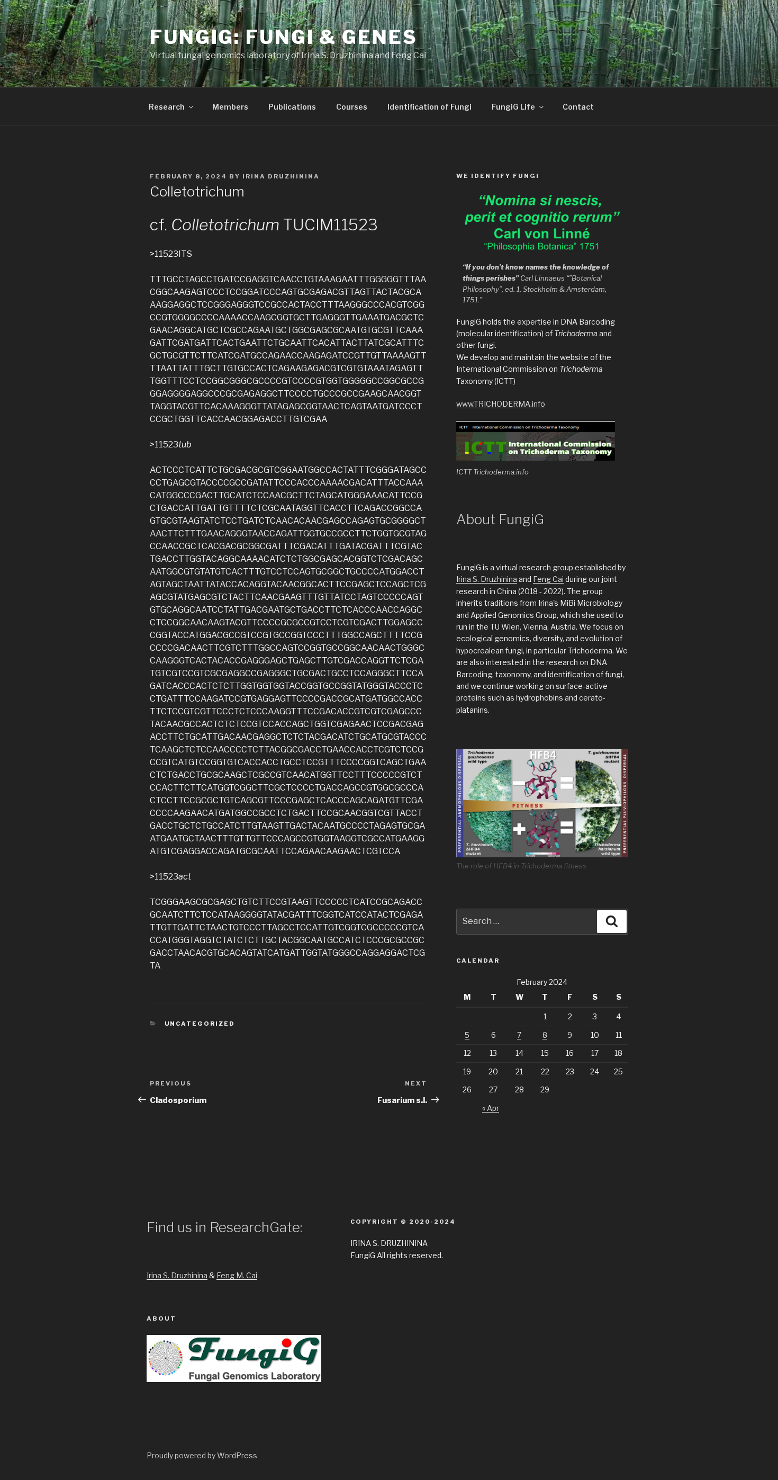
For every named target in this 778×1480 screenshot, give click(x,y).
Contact (578, 106)
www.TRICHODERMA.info (500, 403)
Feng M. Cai (236, 1275)
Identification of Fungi (429, 106)
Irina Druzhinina (281, 176)
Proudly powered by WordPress (202, 1455)
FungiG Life (513, 106)
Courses (351, 106)
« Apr (490, 1108)
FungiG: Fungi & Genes (283, 37)
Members (230, 106)
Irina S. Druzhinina (486, 579)
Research (167, 106)
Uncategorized (200, 1023)
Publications (292, 106)
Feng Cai (548, 579)
